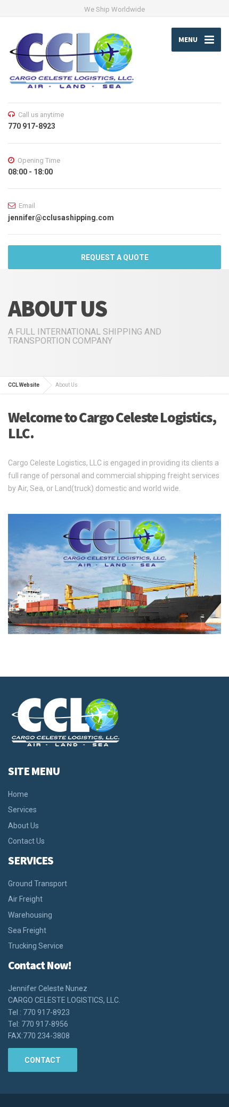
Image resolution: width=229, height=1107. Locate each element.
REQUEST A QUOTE (115, 257)
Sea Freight (27, 930)
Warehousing (30, 915)
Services (22, 809)
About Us (23, 825)
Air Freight (25, 899)
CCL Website (23, 385)
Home (18, 794)
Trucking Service (35, 946)
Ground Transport (37, 883)
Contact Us (26, 841)
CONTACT (42, 1060)
